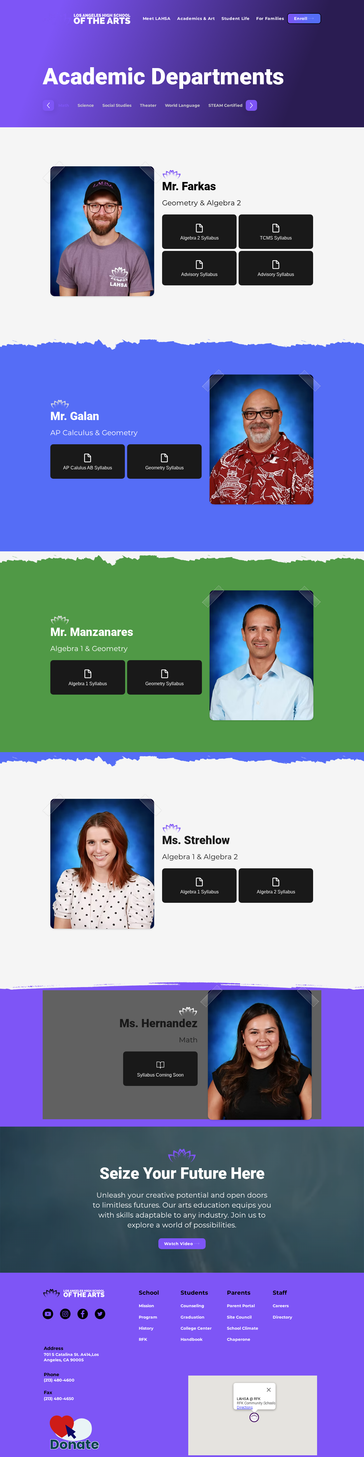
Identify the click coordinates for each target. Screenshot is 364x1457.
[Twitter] (100, 1314)
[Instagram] (65, 1314)
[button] (156, 18)
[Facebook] (82, 1314)
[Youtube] (48, 1314)
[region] (93, 1430)
